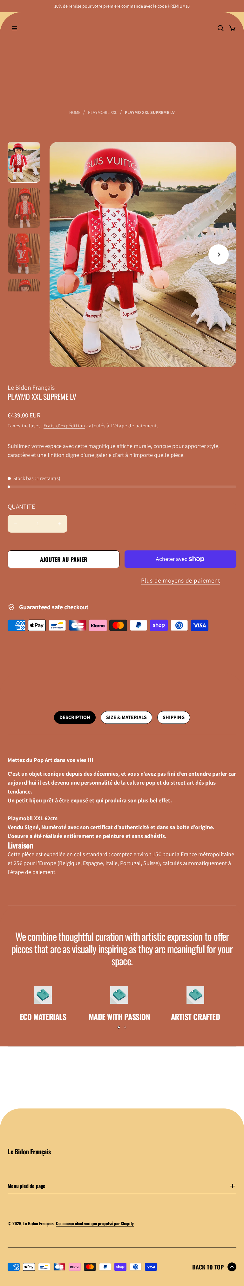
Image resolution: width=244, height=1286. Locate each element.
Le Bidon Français (38, 1223)
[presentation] (143, 254)
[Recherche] (221, 28)
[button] (218, 254)
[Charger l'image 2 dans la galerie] (24, 208)
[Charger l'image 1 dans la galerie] (24, 162)
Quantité (21, 506)
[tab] (75, 717)
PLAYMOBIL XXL (102, 112)
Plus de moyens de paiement (180, 580)
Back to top (208, 1267)
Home (74, 112)
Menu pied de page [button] (26, 1186)
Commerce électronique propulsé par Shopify (95, 1223)
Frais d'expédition (64, 426)
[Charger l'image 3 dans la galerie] (24, 253)
